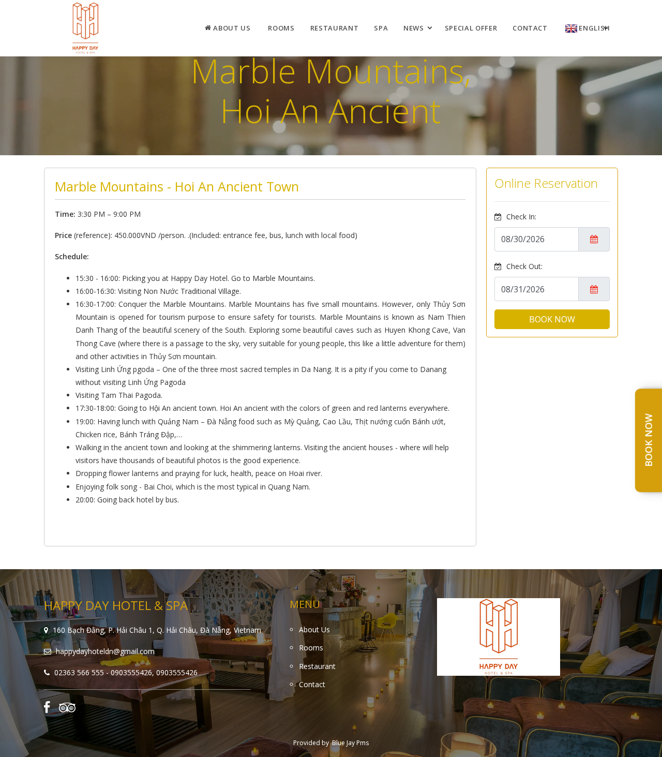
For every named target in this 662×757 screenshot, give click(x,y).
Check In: (520, 216)
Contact (530, 28)
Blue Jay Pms (350, 742)
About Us (231, 28)
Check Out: (523, 266)
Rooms (281, 28)
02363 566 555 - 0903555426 (103, 672)
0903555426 (177, 672)
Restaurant (334, 28)
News (413, 28)
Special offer (471, 28)
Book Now (648, 440)
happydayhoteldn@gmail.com (105, 651)
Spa (381, 28)
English (593, 28)
